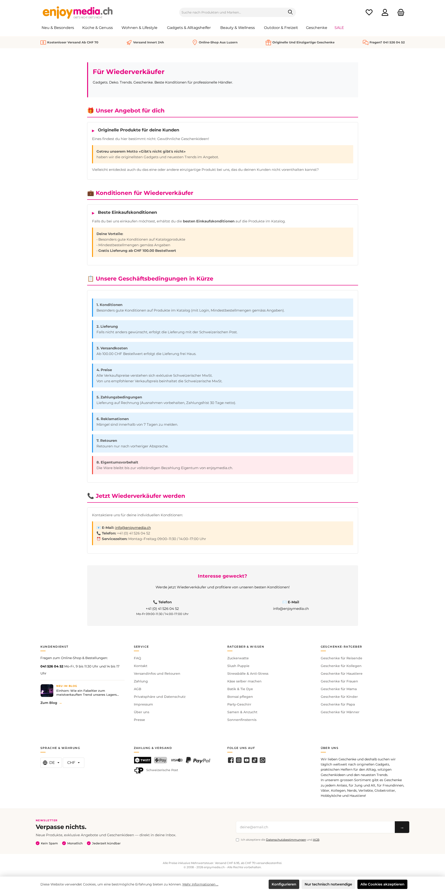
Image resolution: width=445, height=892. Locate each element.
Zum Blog (48, 703)
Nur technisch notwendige (328, 884)
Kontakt (140, 666)
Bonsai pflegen (240, 697)
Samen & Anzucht (242, 712)
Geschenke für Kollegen (341, 666)
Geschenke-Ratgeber (341, 646)
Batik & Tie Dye (240, 689)
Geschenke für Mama (339, 689)
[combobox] (232, 12)
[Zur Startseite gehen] (77, 12)
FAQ (137, 658)
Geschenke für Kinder (339, 697)
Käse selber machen (244, 681)
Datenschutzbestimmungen (286, 839)
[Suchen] (290, 12)
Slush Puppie (238, 666)
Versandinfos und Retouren (157, 673)
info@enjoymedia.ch (133, 527)
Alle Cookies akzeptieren (382, 884)
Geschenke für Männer (340, 712)
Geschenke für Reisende (341, 658)
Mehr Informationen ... (200, 884)
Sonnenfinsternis (241, 720)
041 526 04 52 (51, 666)
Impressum (143, 704)
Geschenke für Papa (338, 704)
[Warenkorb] (399, 12)
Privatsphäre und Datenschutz (159, 697)
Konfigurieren (284, 884)
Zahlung (141, 681)
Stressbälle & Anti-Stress (247, 673)
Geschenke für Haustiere (342, 673)
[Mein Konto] (385, 12)
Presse (139, 720)
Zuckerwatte (238, 658)
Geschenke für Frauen (339, 681)
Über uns (141, 712)
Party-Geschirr (239, 704)
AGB (137, 689)
